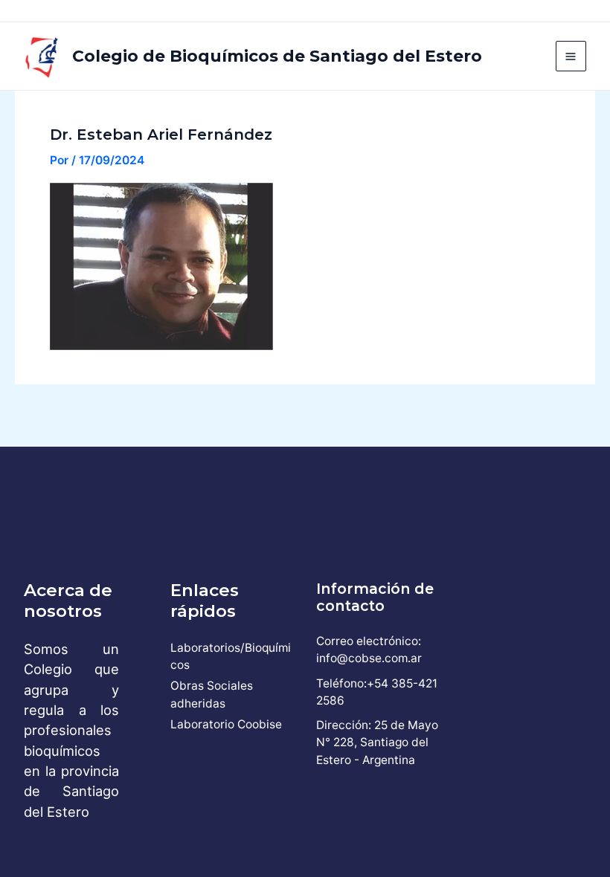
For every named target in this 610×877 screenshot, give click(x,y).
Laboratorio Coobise (226, 724)
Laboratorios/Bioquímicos (230, 656)
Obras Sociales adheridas (211, 694)
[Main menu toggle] (571, 56)
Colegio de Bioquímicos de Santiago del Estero (277, 55)
